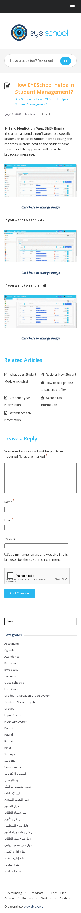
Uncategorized (14, 767)
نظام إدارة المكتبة (14, 858)
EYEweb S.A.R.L (33, 906)
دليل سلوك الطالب (15, 812)
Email (8, 520)
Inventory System (15, 721)
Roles (8, 747)
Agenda (9, 650)
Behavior (10, 663)
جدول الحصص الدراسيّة (18, 786)
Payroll (8, 734)
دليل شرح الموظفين (16, 825)
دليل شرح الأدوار (14, 819)
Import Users (12, 715)
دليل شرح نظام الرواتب (18, 845)
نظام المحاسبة (13, 871)
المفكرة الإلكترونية (15, 773)
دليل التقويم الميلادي (16, 799)
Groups (9, 708)
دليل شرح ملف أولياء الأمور (20, 832)
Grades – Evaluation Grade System (27, 695)
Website (9, 538)
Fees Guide (11, 689)
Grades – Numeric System (21, 702)
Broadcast (11, 669)
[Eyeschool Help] (40, 32)
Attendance (11, 656)
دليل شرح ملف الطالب (17, 838)
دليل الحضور (11, 806)
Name (9, 502)
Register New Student (61, 374)
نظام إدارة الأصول (14, 851)
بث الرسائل (11, 780)
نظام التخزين (12, 864)
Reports (9, 741)
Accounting (11, 643)
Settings (9, 754)
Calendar (10, 676)
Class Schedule (14, 682)
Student (26, 99)
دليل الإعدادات (12, 793)
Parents (9, 728)
